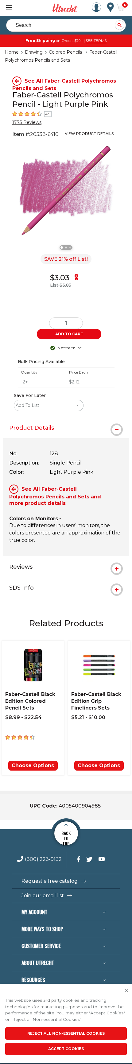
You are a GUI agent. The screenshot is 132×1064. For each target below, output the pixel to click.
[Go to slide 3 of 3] (70, 247)
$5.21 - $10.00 (88, 717)
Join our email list (42, 895)
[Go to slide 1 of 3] (62, 247)
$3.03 (59, 277)
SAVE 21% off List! (66, 259)
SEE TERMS (96, 40)
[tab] (66, 427)
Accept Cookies (66, 1048)
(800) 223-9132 (43, 859)
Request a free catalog (49, 881)
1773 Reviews (26, 122)
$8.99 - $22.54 (23, 717)
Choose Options (33, 765)
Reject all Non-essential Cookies (66, 1033)
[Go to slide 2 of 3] (66, 247)
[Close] (126, 990)
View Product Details (89, 133)
